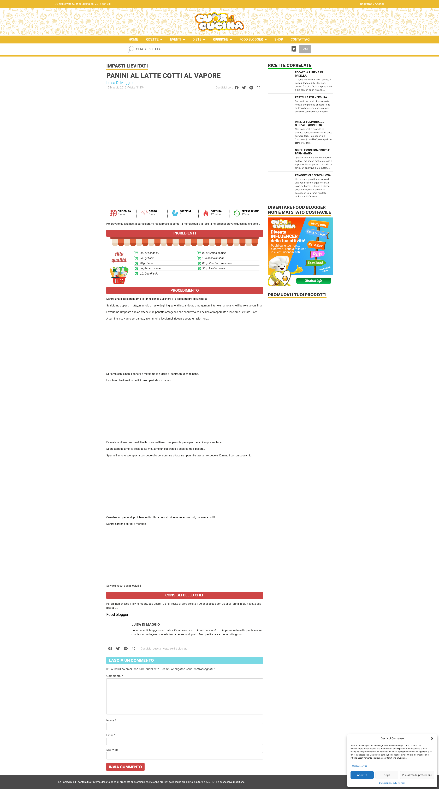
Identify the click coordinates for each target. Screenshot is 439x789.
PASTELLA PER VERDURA (311, 97)
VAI (305, 49)
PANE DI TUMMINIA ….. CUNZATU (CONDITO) (309, 123)
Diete (197, 39)
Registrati (366, 3)
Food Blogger (251, 39)
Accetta (362, 775)
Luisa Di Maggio (119, 83)
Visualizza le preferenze (417, 775)
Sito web (112, 749)
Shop (278, 39)
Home (133, 39)
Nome (111, 720)
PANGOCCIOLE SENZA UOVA (313, 175)
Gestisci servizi (359, 766)
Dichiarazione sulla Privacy (392, 783)
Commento (114, 675)
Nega (387, 775)
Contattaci (300, 39)
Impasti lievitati (127, 66)
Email (111, 735)
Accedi (379, 3)
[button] (432, 738)
